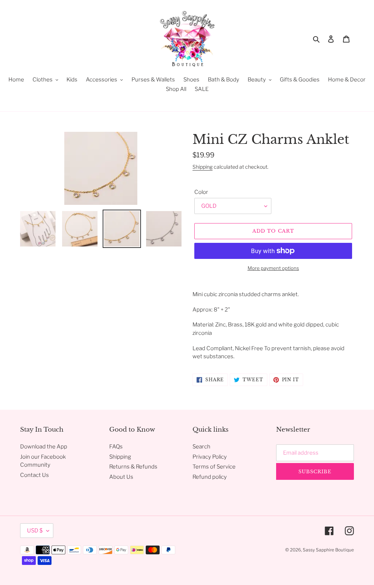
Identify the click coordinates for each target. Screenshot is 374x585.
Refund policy (209, 477)
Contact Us (34, 475)
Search (201, 446)
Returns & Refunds (133, 466)
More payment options (273, 268)
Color (201, 192)
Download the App (43, 446)
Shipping (202, 167)
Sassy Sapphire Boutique (328, 549)
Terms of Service (214, 466)
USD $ (35, 530)
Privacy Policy (209, 457)
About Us (121, 477)
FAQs (116, 446)
